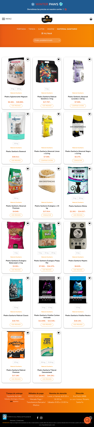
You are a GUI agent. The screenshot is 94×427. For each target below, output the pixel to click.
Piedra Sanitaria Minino (78, 206)
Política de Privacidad (23, 417)
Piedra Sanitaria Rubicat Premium (16, 371)
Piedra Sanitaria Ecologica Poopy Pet (47, 262)
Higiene (50, 29)
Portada (21, 29)
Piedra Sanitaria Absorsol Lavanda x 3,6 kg (78, 98)
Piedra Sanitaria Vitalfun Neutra (77, 315)
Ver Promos (16, 106)
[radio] (12, 88)
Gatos (41, 29)
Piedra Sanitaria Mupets (78, 261)
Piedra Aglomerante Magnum (16, 97)
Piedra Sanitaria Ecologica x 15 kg (47, 207)
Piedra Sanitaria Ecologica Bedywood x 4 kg (16, 262)
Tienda (32, 29)
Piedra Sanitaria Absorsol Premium (16, 207)
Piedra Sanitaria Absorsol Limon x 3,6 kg (46, 152)
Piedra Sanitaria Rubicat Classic (16, 315)
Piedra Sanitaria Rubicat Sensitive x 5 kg (46, 98)
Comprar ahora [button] (78, 106)
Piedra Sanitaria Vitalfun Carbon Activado (47, 316)
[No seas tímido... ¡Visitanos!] (90, 418)
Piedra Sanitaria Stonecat (16, 151)
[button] (7, 19)
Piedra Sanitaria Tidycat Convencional (46, 371)
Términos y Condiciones (17, 420)
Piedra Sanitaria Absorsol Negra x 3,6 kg (78, 152)
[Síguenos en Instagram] (41, 418)
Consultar (78, 160)
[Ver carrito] (91, 19)
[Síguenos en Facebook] (37, 418)
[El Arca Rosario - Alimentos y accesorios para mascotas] (47, 19)
